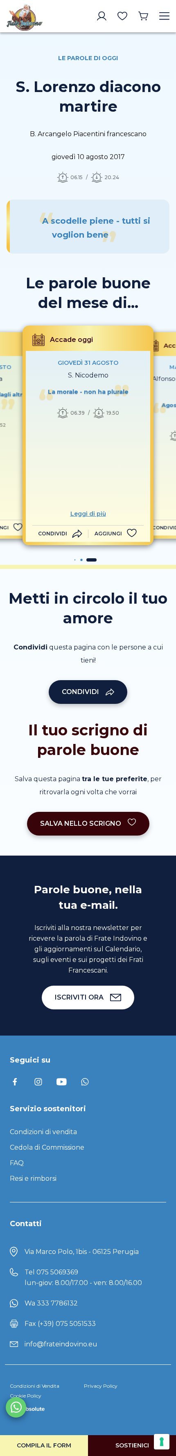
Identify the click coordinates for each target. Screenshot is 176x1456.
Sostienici (132, 1445)
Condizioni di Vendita (34, 1386)
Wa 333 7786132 (51, 1303)
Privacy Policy (100, 1386)
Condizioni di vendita (43, 1132)
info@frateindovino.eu (61, 1344)
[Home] (25, 16)
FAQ (17, 1163)
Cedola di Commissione (47, 1147)
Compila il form (44, 1445)
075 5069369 (57, 1272)
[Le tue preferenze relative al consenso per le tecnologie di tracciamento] (161, 1441)
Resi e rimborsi (33, 1178)
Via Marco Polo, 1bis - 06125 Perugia (82, 1252)
